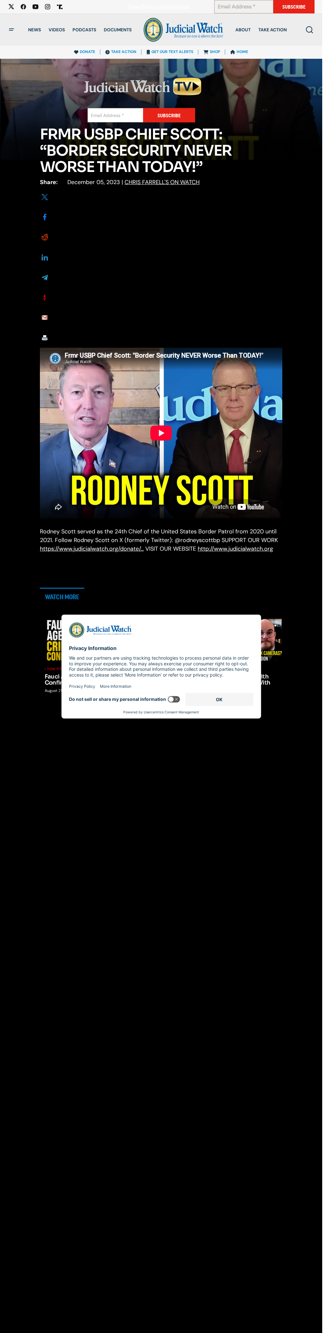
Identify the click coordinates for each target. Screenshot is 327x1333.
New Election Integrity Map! (159, 7)
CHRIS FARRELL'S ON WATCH (162, 182)
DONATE (87, 51)
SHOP (215, 51)
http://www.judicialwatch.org (235, 549)
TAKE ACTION (123, 51)
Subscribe (294, 7)
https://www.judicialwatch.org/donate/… (92, 549)
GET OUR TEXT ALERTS (172, 51)
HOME (242, 51)
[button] (11, 30)
